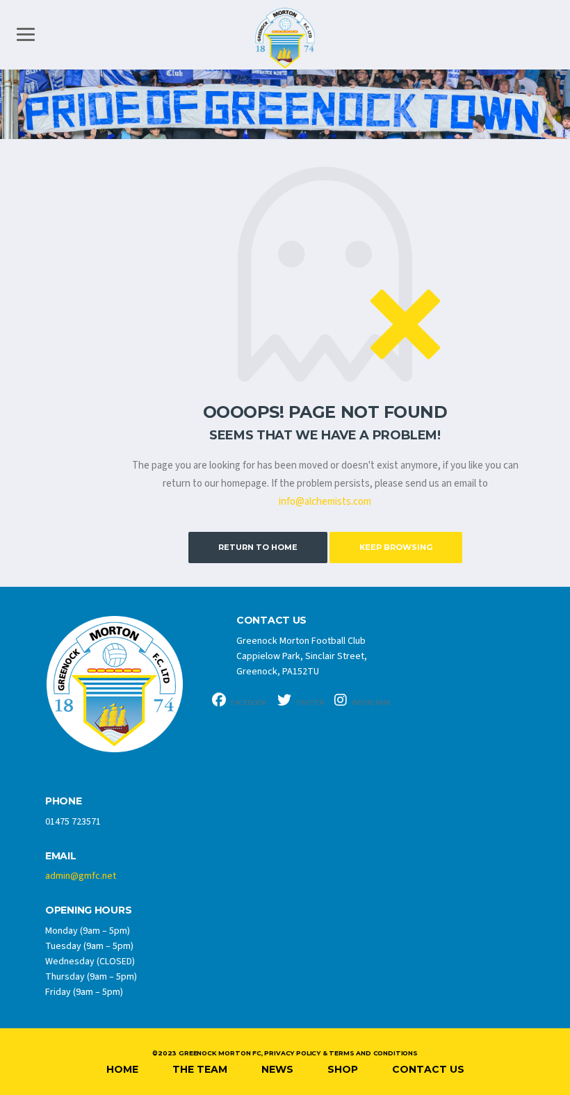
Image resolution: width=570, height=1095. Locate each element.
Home (122, 1069)
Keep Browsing (395, 547)
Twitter (309, 702)
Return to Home (258, 547)
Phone (63, 801)
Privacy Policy (292, 1053)
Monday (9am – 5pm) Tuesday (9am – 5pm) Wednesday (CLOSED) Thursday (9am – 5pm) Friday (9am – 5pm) (91, 961)
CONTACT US (271, 620)
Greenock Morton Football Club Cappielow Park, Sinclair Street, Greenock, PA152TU (301, 656)
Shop (342, 1069)
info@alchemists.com (325, 501)
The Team (199, 1069)
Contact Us (428, 1069)
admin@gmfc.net (80, 876)
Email (60, 856)
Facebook (248, 702)
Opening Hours (88, 910)
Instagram (370, 702)
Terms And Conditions (373, 1053)
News (277, 1069)
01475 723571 (73, 822)
